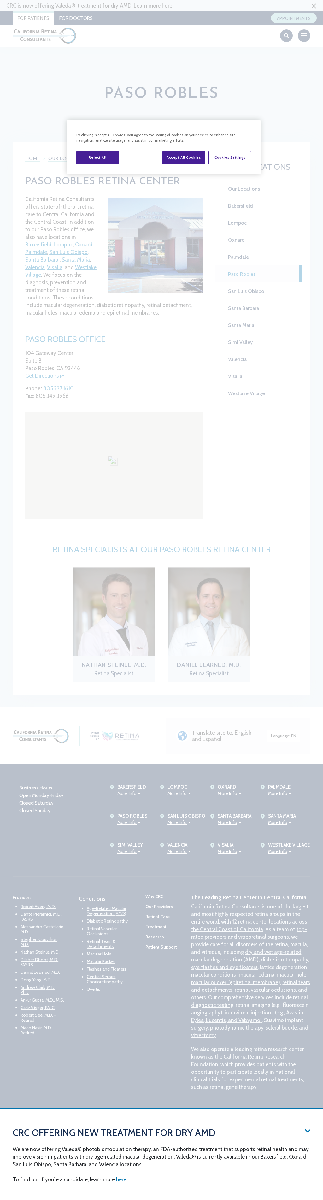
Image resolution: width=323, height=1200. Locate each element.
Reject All (97, 157)
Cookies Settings (229, 157)
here (121, 1179)
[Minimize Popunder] (307, 1130)
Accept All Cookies (184, 157)
